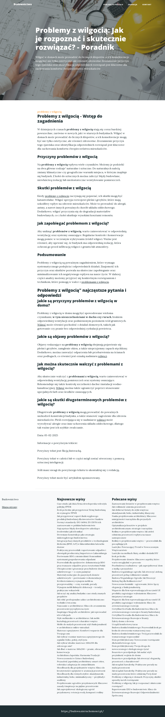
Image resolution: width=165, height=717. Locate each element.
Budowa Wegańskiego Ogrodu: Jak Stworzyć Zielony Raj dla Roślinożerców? (134, 579)
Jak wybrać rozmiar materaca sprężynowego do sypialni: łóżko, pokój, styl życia (81, 638)
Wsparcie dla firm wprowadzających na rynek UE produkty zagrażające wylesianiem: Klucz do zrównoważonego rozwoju (136, 602)
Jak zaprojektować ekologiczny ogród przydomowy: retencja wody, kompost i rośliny (80, 691)
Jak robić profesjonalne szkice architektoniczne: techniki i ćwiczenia (81, 601)
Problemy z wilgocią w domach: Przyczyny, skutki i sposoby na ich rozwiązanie (136, 678)
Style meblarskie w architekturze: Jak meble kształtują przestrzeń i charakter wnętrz (78, 620)
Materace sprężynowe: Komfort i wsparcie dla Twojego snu (80, 632)
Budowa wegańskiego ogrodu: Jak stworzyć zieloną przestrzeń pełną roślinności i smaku (137, 573)
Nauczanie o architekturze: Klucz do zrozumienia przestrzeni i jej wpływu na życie (81, 607)
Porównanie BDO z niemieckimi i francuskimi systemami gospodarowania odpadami (79, 558)
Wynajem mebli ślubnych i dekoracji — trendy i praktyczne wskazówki (79, 589)
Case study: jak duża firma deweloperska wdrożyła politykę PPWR (82, 505)
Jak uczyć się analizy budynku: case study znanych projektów (81, 595)
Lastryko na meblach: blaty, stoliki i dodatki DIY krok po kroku (135, 555)
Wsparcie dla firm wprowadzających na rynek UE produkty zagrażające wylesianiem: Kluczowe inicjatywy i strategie (136, 593)
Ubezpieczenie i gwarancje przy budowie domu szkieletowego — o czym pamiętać (80, 570)
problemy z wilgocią (49, 111)
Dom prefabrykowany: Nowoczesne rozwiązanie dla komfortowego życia (136, 641)
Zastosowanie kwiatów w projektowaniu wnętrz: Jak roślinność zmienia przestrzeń (136, 505)
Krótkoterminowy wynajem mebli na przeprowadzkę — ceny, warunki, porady (77, 582)
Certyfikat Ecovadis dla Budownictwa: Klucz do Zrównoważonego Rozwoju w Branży (135, 616)
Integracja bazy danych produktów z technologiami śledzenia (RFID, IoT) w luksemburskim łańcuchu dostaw (82, 544)
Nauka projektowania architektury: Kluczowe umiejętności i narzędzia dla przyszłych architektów (134, 519)
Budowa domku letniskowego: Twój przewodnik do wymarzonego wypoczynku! (137, 635)
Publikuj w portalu (113, 4)
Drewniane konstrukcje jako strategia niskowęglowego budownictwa (75, 536)
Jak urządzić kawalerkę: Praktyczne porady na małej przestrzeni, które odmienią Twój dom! (134, 672)
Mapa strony (9, 507)
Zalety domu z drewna (123, 621)
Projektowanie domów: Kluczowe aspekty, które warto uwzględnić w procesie (135, 561)
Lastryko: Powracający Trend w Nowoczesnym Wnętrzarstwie (135, 548)
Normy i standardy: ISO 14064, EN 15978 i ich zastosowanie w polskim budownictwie (79, 524)
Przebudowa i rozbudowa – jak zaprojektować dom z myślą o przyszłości (137, 567)
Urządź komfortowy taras (125, 624)
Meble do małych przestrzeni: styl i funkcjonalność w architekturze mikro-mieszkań (82, 626)
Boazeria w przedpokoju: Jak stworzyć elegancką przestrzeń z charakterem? (136, 660)
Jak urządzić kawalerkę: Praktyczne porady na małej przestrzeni (134, 666)
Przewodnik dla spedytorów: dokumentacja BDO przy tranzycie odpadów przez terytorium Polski (81, 564)
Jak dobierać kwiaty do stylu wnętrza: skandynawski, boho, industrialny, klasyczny (133, 511)
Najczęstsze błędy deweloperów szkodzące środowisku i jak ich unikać (78, 530)
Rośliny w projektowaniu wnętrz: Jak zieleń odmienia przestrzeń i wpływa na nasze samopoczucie (133, 534)
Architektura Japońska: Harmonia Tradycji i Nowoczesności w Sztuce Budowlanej (78, 657)
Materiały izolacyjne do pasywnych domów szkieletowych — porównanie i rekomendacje (79, 576)
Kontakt (146, 4)
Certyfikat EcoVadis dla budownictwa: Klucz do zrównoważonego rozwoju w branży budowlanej (136, 610)
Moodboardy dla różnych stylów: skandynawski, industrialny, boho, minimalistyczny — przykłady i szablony (81, 677)
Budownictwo (23, 4)
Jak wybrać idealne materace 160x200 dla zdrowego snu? (77, 644)
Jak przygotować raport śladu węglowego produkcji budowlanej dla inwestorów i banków (80, 517)
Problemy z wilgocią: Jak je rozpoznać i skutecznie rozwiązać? (136, 684)
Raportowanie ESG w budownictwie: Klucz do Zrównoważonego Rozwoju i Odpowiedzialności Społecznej (135, 692)
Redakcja (132, 4)
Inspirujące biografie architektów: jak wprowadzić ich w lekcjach (82, 613)
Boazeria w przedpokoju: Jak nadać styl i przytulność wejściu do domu (132, 654)
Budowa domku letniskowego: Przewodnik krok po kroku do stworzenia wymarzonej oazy (136, 629)
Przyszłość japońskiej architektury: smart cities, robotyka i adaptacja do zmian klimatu (80, 663)
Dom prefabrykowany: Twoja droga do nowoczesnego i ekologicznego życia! (131, 647)
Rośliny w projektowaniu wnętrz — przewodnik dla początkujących (137, 542)
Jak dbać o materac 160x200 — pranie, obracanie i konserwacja (81, 650)
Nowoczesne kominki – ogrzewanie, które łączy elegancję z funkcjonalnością (135, 586)
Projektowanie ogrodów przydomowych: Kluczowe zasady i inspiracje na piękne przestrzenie (82, 684)
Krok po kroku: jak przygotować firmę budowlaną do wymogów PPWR (81, 511)
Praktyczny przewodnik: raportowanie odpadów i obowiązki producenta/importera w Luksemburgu (82, 552)
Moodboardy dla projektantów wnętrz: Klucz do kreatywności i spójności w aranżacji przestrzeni (81, 669)
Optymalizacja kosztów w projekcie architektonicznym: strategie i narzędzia (132, 527)
